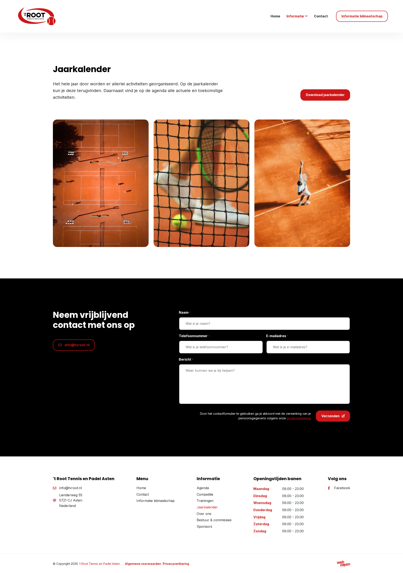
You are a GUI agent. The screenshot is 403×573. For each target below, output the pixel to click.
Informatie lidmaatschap (155, 501)
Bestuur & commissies (214, 520)
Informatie (295, 16)
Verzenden (330, 416)
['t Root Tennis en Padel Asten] (39, 16)
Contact (321, 16)
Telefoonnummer (194, 336)
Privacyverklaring (176, 563)
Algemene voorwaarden (143, 563)
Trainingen (205, 501)
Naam (185, 312)
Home (275, 16)
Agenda (203, 488)
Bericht (186, 359)
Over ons (204, 514)
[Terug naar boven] (394, 564)
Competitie (205, 494)
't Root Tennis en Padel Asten (99, 563)
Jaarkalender (207, 507)
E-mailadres (277, 336)
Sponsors (204, 526)
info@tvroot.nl (76, 345)
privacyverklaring (299, 418)
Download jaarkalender (325, 95)
